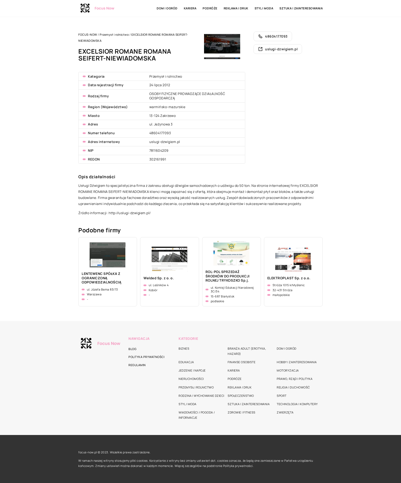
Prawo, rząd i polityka (294, 379)
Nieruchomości (191, 379)
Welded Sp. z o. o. (158, 278)
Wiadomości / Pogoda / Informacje (197, 415)
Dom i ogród (167, 8)
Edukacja (186, 362)
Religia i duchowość (293, 387)
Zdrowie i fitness (241, 412)
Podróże (210, 8)
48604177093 (160, 133)
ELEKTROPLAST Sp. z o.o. (289, 278)
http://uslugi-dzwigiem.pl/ (130, 213)
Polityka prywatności (146, 357)
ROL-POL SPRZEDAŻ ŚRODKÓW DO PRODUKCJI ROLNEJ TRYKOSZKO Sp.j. (228, 276)
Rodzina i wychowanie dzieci (201, 396)
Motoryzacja (288, 370)
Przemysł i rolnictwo (165, 76)
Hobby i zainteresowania (297, 362)
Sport (282, 396)
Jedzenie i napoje (192, 370)
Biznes (184, 348)
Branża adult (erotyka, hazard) (247, 351)
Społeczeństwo (241, 396)
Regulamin (137, 365)
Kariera (190, 8)
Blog (132, 349)
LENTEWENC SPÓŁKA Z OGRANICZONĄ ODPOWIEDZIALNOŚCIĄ (101, 278)
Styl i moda (264, 8)
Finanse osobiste (241, 362)
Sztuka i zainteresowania (301, 8)
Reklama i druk (236, 8)
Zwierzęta (285, 412)
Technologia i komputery (297, 404)
